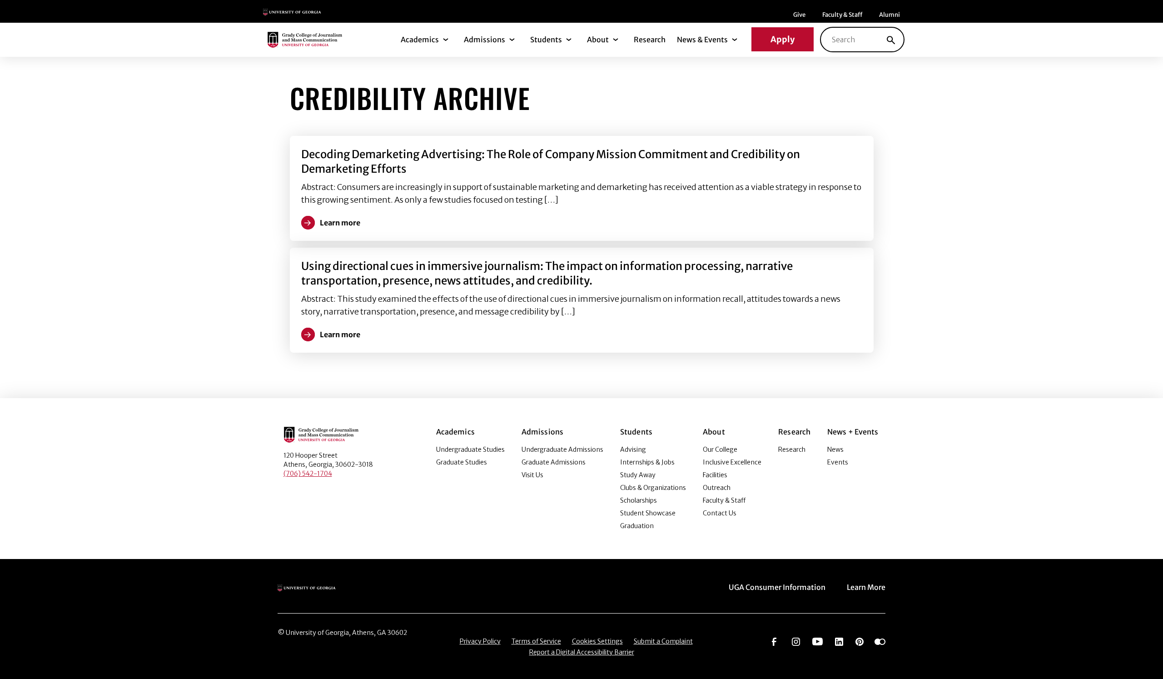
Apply (782, 39)
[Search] (891, 40)
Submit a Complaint (663, 641)
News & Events (702, 39)
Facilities (715, 475)
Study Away (638, 475)
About (598, 39)
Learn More (866, 587)
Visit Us (532, 475)
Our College (720, 449)
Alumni (889, 15)
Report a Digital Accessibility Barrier (581, 652)
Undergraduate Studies (470, 449)
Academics (420, 39)
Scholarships (638, 500)
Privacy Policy (480, 641)
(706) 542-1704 (307, 473)
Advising (633, 449)
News (835, 449)
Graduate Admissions (554, 462)
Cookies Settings (597, 641)
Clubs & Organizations (653, 488)
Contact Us (719, 513)
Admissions (484, 39)
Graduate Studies (461, 462)
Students (546, 39)
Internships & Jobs (647, 462)
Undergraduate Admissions (562, 449)
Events (837, 462)
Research (650, 39)
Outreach (717, 488)
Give (799, 15)
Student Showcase (648, 513)
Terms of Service (536, 641)
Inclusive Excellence (732, 462)
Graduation (637, 526)
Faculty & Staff (842, 15)
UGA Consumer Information (777, 587)
